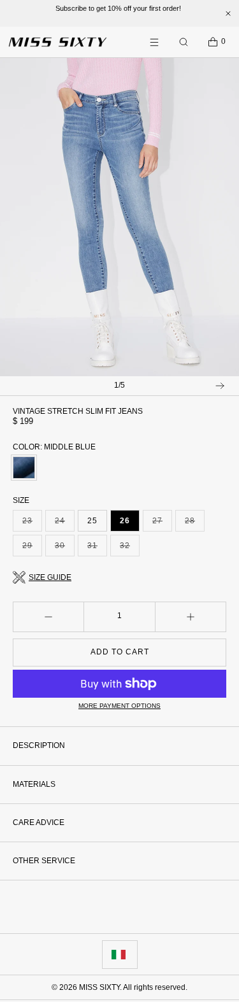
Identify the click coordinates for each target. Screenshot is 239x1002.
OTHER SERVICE (44, 860)
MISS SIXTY (99, 987)
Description (39, 745)
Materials (34, 784)
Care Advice (38, 822)
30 (65, 548)
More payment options (119, 705)
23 (32, 524)
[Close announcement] (228, 13)
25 (92, 520)
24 (65, 524)
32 (130, 548)
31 (97, 548)
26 (125, 520)
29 (32, 548)
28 (195, 524)
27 (162, 524)
